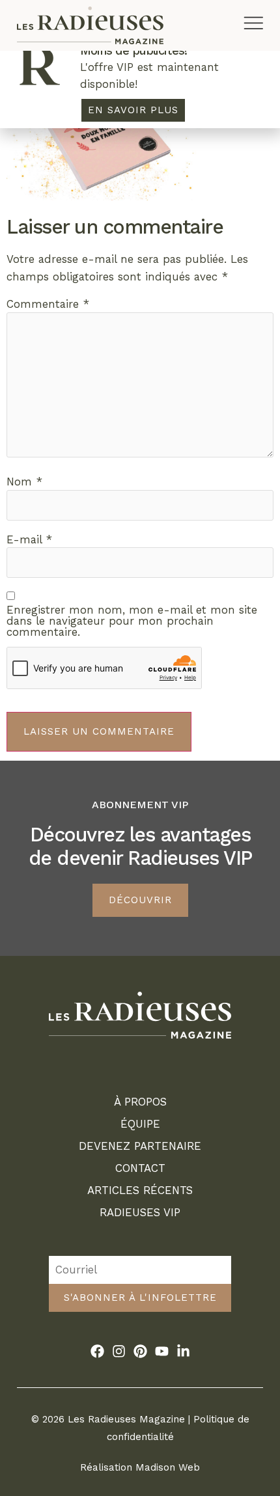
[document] (140, 748)
